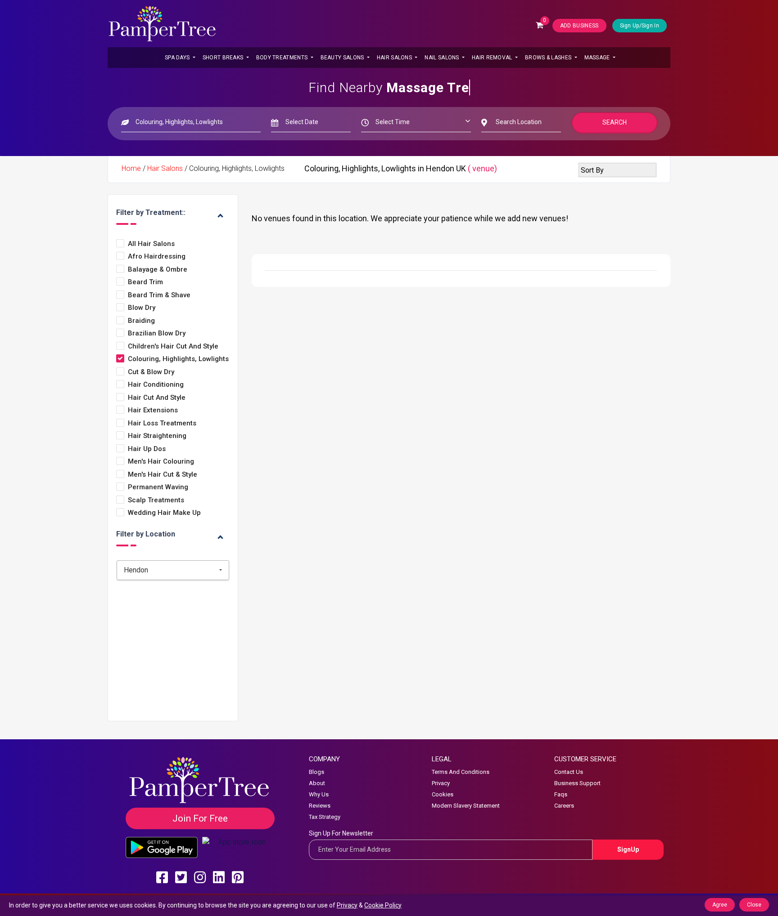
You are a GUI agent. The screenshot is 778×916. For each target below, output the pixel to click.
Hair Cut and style (156, 398)
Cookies (442, 794)
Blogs (316, 772)
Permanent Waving (158, 487)
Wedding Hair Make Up (164, 513)
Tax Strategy (324, 816)
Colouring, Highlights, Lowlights (178, 359)
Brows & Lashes (549, 57)
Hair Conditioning (156, 385)
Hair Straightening (157, 436)
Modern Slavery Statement (466, 805)
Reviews (319, 805)
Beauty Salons (343, 57)
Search (614, 122)
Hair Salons (395, 57)
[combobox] (173, 570)
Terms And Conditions (460, 772)
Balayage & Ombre (157, 269)
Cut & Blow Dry (151, 372)
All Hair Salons (151, 244)
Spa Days (178, 57)
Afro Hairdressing (156, 256)
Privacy (441, 783)
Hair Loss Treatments (162, 423)
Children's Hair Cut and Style (173, 346)
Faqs (560, 794)
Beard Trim (145, 282)
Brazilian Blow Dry (156, 333)
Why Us (319, 794)
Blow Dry (141, 308)
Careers (564, 805)
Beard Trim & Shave (159, 295)
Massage (597, 57)
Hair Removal (493, 57)
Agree (719, 905)
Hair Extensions (153, 410)
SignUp (628, 849)
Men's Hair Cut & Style (162, 474)
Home (131, 168)
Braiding (141, 321)
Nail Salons (443, 57)
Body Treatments (282, 57)
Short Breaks (224, 57)
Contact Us (568, 772)
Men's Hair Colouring (161, 461)
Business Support (577, 783)
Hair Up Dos (147, 449)
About (317, 783)
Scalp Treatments (156, 500)
